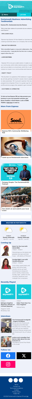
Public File (16, 393)
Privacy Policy (16, 392)
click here (9, 102)
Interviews (5, 316)
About (16, 384)
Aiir (27, 396)
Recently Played (8, 282)
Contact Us (16, 386)
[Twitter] (16, 380)
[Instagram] (21, 380)
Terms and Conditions (16, 388)
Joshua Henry (21, 307)
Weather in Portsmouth (16, 223)
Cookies (16, 390)
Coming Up (6, 243)
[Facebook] (10, 380)
